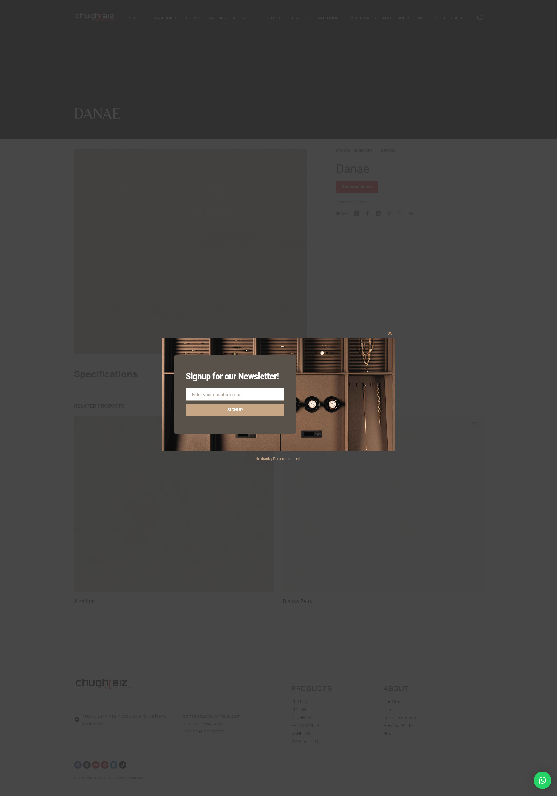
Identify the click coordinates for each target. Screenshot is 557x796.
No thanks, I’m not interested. (278, 458)
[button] (542, 780)
